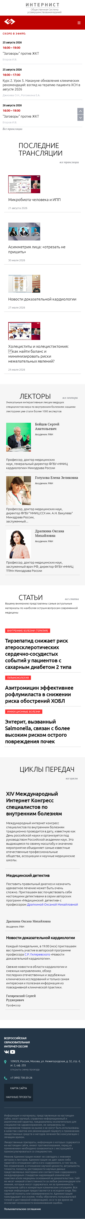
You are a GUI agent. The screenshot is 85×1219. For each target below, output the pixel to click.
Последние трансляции (49, 153)
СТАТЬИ (49, 597)
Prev (80, 111)
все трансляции (69, 162)
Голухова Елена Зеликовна (56, 477)
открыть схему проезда (25, 1069)
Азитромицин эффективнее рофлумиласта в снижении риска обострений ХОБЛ (39, 694)
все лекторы (70, 398)
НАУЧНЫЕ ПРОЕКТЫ (18, 1096)
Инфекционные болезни (23, 711)
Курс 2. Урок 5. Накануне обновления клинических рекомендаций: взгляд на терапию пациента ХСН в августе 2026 (41, 85)
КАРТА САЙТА (18, 1088)
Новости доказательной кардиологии (40, 937)
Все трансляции (12, 129)
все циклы (72, 778)
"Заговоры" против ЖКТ (21, 53)
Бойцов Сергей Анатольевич (47, 426)
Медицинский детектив (28, 875)
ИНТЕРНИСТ (42, 5)
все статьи (72, 599)
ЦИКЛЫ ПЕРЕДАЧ (49, 772)
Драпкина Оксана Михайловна (49, 533)
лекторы (49, 396)
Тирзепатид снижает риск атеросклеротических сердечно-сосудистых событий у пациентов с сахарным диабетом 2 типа (38, 654)
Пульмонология (18, 677)
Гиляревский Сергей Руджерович (21, 998)
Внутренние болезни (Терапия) (27, 630)
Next (80, 117)
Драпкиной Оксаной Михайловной (52, 904)
